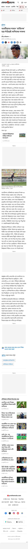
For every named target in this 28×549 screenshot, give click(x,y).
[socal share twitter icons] (6, 43)
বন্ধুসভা (11, 502)
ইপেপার (23, 502)
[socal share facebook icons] (3, 43)
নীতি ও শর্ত (5, 531)
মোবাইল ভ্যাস (15, 505)
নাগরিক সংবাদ (6, 499)
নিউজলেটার (19, 531)
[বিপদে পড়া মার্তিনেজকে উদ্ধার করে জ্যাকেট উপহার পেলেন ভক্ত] (21, 416)
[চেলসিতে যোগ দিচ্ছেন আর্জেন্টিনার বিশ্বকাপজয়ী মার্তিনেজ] (21, 405)
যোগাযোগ (12, 531)
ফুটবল (3, 25)
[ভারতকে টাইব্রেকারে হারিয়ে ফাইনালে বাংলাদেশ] (22, 135)
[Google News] (22, 513)
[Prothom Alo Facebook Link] (7, 513)
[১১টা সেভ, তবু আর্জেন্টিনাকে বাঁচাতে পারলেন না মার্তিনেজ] (21, 438)
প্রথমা (9, 505)
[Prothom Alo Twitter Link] (11, 513)
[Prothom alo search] (18, 2)
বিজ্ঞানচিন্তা (21, 499)
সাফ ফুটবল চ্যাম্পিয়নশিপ (8, 360)
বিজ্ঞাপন (14, 528)
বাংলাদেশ (8, 7)
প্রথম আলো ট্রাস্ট (5, 502)
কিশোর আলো (14, 499)
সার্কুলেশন (20, 528)
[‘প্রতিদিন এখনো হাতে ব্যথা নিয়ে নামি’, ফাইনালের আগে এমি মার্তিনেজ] (21, 449)
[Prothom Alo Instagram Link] (15, 513)
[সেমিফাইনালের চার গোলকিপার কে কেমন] (21, 460)
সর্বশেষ (3, 7)
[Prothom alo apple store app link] (19, 522)
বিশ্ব (17, 7)
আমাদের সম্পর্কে (6, 528)
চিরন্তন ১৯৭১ (17, 502)
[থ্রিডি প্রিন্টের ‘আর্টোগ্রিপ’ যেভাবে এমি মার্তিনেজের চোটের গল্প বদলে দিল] (21, 470)
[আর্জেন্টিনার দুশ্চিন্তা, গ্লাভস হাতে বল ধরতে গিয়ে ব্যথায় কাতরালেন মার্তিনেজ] (21, 482)
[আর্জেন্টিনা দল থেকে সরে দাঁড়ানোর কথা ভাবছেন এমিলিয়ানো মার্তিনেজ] (21, 427)
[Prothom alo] (7, 2)
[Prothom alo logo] (14, 496)
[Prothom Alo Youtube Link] (19, 513)
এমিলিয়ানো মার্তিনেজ (8, 364)
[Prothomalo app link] (8, 522)
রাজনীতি (13, 7)
